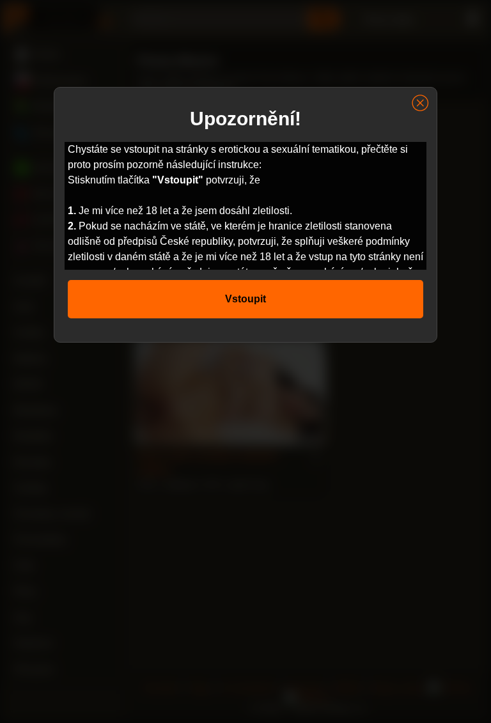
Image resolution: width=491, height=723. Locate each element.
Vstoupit (245, 298)
